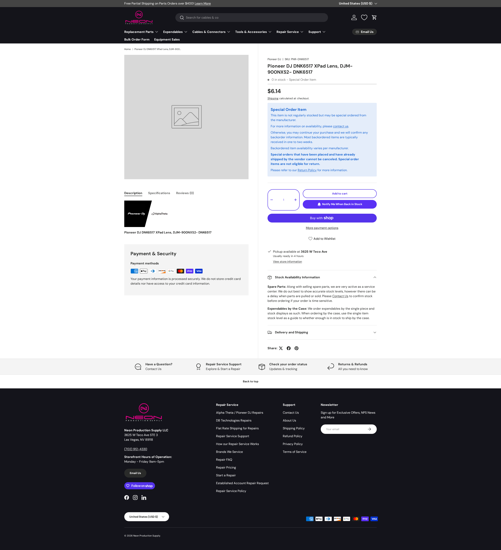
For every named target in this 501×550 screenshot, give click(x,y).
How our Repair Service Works (237, 444)
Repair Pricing (226, 467)
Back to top (250, 381)
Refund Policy (292, 436)
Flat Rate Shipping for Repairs (237, 428)
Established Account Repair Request (242, 483)
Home (127, 49)
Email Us (135, 473)
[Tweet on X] (281, 348)
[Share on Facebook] (289, 348)
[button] (374, 17)
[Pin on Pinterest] (296, 348)
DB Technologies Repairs (233, 420)
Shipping (273, 98)
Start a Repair (226, 475)
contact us (340, 126)
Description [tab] (133, 193)
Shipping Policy (294, 428)
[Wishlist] (364, 17)
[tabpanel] (186, 218)
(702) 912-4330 (135, 449)
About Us (289, 420)
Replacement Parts (139, 32)
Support (314, 32)
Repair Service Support (232, 436)
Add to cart (339, 193)
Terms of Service (294, 452)
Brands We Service (229, 452)
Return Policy (307, 170)
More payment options (322, 228)
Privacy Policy (293, 444)
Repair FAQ (224, 460)
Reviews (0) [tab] (185, 193)
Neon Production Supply (146, 535)
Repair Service (288, 32)
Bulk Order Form (137, 39)
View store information (287, 261)
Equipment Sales (167, 39)
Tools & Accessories (251, 32)
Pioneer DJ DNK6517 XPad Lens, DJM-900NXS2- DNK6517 (157, 49)
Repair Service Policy (231, 491)
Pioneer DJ (274, 59)
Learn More (203, 3)
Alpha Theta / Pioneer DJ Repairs (239, 413)
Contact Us (340, 296)
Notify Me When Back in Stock (342, 204)
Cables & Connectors (209, 32)
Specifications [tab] (159, 193)
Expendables (173, 32)
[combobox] (251, 17)
